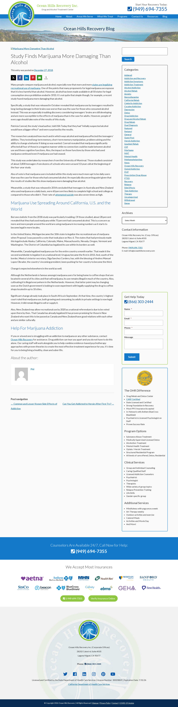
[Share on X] (13, 77)
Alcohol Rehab (130, 91)
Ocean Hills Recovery (22, 339)
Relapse (127, 184)
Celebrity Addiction (133, 103)
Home (58, 16)
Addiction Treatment (133, 84)
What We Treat (105, 16)
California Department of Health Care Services (89, 684)
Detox (127, 112)
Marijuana (128, 150)
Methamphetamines (133, 159)
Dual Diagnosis (131, 125)
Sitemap (95, 703)
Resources (152, 16)
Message (128, 337)
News (127, 162)
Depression (129, 109)
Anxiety (127, 94)
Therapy (128, 194)
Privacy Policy (105, 703)
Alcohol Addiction (132, 87)
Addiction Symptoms (133, 81)
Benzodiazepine (131, 97)
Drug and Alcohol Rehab (135, 119)
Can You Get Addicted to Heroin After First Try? (88, 403)
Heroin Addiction (132, 141)
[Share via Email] (39, 77)
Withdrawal (129, 200)
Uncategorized (131, 197)
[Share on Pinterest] (33, 77)
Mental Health (130, 156)
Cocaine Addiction (132, 106)
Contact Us (137, 16)
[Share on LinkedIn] (26, 77)
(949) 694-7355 (149, 8)
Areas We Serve (85, 16)
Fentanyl (128, 131)
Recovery (128, 181)
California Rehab (131, 100)
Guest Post (129, 137)
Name (128, 309)
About (69, 16)
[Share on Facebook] (20, 77)
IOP (126, 147)
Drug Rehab (129, 122)
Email (127, 318)
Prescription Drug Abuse (135, 175)
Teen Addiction (131, 190)
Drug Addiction (131, 116)
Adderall (128, 75)
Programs (122, 16)
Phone (128, 327)
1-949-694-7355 (73, 598)
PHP (126, 172)
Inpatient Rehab (131, 144)
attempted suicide (64, 194)
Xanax (127, 203)
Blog (164, 16)
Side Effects (129, 187)
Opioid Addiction (132, 169)
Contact (115, 703)
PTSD (127, 178)
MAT (126, 153)
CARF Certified (133, 399)
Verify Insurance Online (103, 598)
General (127, 134)
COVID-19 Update (126, 703)
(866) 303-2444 (140, 301)
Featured (128, 128)
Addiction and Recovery (135, 78)
